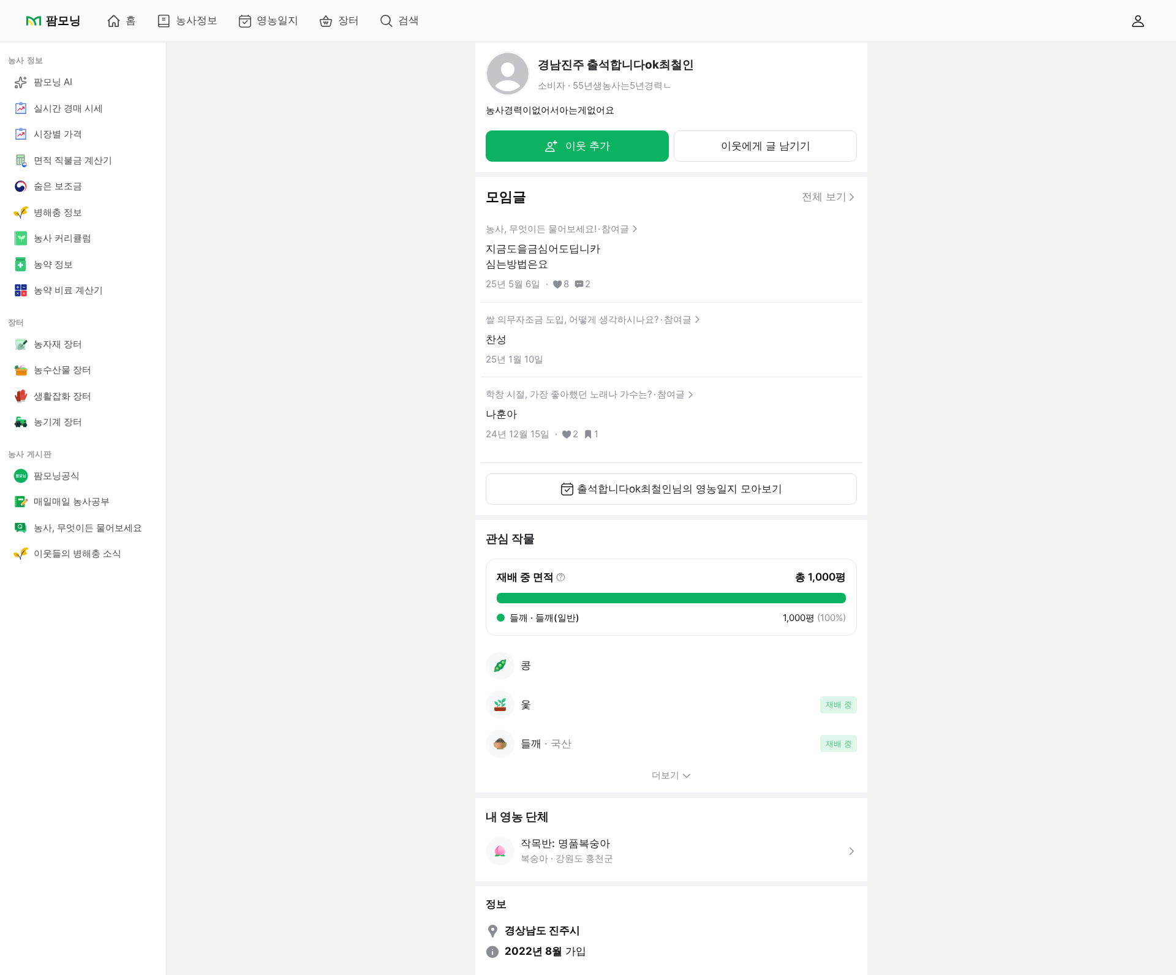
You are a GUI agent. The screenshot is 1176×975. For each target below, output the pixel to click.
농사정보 (196, 20)
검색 (408, 20)
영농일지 (277, 20)
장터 (348, 20)
